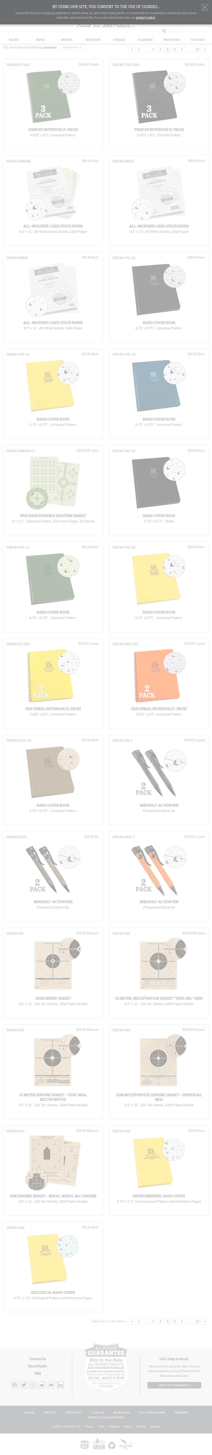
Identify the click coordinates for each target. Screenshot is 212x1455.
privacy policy (145, 17)
